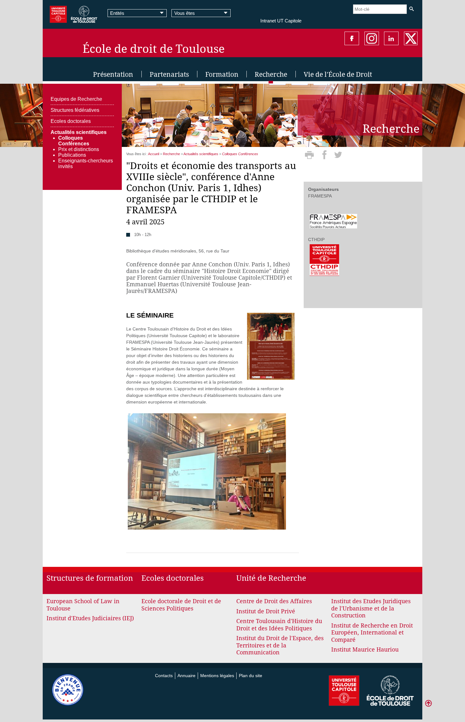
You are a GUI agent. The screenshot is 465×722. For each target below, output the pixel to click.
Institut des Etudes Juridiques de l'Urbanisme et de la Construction (371, 608)
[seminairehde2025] (270, 346)
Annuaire (186, 675)
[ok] (411, 9)
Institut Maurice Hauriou (365, 649)
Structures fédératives (75, 110)
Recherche (171, 154)
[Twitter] (338, 157)
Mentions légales (217, 675)
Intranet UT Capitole (280, 20)
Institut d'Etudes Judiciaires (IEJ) (90, 618)
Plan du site (250, 675)
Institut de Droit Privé (265, 611)
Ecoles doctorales (71, 121)
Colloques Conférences (73, 140)
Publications (72, 155)
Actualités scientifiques (79, 132)
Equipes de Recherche (76, 99)
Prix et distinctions (78, 149)
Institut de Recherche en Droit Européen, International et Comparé (372, 632)
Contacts (164, 675)
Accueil (153, 154)
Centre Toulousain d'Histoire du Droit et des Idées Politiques (279, 625)
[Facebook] (325, 157)
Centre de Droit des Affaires (274, 601)
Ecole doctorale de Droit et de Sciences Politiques (181, 605)
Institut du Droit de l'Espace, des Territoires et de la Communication (280, 645)
